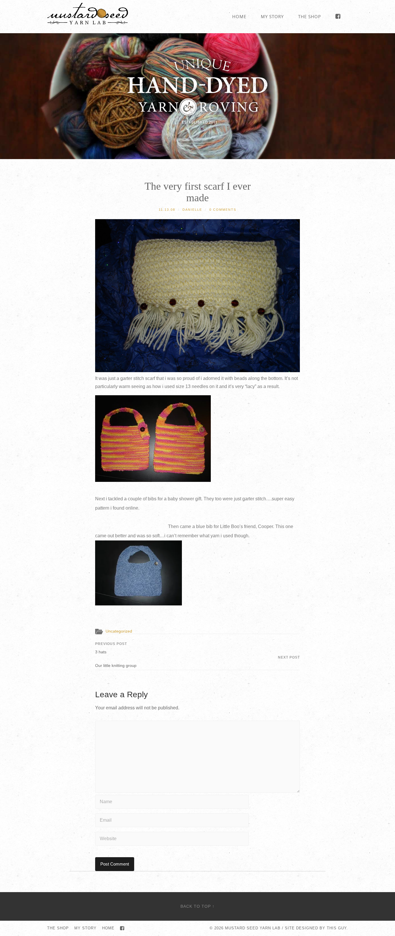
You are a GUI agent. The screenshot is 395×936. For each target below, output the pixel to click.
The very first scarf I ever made (198, 192)
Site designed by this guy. (316, 928)
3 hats (111, 648)
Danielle (192, 209)
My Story (272, 16)
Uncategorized (119, 631)
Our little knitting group (197, 662)
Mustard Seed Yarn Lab (252, 928)
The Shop (309, 16)
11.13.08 (167, 209)
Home (239, 16)
